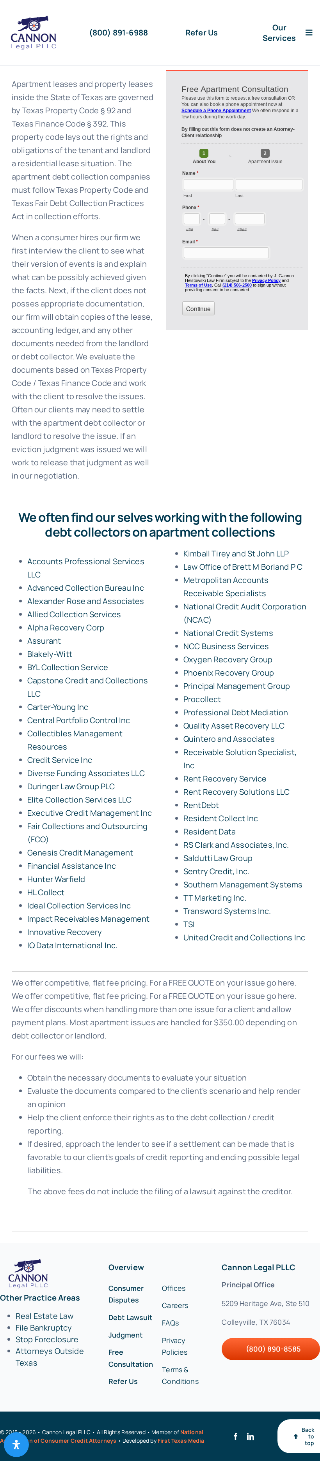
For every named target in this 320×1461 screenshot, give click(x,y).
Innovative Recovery (64, 932)
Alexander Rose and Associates (85, 601)
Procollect (202, 699)
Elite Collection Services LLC (79, 799)
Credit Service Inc (59, 760)
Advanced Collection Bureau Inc (85, 588)
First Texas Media (181, 1440)
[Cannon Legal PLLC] (35, 19)
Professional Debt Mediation (235, 712)
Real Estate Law (44, 1316)
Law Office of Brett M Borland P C (242, 567)
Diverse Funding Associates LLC (86, 773)
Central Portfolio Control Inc (78, 720)
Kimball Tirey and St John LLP (236, 553)
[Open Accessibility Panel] (16, 1444)
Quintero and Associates (229, 739)
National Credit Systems (228, 633)
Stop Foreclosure (47, 1339)
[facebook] (235, 1436)
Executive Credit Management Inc (89, 813)
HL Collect (46, 892)
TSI (189, 924)
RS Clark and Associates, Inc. (236, 845)
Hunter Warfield (56, 879)
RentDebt (201, 805)
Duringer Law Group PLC (71, 786)
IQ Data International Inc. (72, 945)
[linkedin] (250, 1436)
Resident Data (209, 831)
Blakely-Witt (49, 654)
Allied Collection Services (74, 614)
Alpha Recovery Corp (65, 627)
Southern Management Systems (242, 884)
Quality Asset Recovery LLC (233, 725)
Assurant (44, 640)
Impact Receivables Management (88, 919)
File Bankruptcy (44, 1327)
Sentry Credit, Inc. (216, 871)
